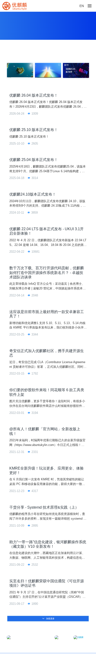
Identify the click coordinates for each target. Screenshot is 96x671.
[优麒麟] (14, 6)
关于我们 (83, 659)
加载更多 (50, 618)
